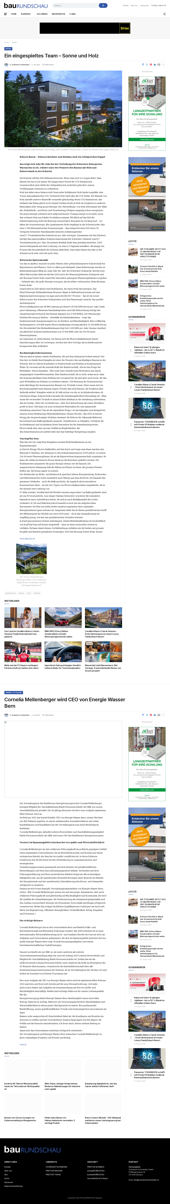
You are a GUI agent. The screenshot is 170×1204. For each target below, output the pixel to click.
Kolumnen (42, 14)
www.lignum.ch (27, 538)
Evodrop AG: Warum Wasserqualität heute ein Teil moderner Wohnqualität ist (22, 1086)
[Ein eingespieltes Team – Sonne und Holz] (63, 109)
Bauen (8, 49)
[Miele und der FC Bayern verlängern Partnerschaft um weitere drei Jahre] (22, 651)
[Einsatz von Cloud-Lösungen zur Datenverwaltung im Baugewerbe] (22, 1104)
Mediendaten (58, 14)
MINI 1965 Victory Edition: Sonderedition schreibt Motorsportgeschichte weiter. (59, 634)
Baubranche (11, 593)
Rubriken (25, 14)
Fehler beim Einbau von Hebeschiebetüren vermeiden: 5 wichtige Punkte (60, 1120)
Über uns (134, 5)
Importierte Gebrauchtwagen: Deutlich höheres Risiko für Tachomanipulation (63, 666)
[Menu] (5, 14)
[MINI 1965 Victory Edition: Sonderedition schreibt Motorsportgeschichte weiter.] (63, 617)
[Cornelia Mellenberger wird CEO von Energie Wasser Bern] (63, 759)
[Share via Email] (159, 65)
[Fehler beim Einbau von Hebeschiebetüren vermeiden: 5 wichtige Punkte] (63, 1104)
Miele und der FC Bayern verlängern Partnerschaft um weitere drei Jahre (21, 666)
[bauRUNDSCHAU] (26, 5)
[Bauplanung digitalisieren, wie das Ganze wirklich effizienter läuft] (103, 1070)
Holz (29, 593)
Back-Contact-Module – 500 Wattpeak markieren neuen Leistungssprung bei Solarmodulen (103, 1120)
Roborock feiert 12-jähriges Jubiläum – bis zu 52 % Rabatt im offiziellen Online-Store (149, 350)
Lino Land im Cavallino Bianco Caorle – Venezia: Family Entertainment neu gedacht (22, 634)
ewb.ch (23, 1044)
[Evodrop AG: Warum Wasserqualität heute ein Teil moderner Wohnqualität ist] (22, 1070)
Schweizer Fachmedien (20, 65)
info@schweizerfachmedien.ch (146, 1180)
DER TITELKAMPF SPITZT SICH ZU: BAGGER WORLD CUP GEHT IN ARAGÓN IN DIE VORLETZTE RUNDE (153, 253)
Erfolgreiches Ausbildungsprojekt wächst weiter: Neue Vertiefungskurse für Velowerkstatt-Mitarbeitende (152, 301)
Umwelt (37, 593)
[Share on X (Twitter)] (147, 65)
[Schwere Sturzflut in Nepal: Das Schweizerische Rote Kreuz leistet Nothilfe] (133, 269)
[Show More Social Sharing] (164, 65)
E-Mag (73, 14)
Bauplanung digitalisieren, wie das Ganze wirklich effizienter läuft (101, 1085)
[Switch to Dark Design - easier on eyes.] (164, 14)
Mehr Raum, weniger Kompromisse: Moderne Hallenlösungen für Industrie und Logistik (62, 1086)
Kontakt (125, 5)
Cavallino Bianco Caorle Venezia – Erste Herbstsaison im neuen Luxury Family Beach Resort (102, 634)
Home (14, 14)
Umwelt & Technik (14, 692)
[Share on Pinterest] (151, 65)
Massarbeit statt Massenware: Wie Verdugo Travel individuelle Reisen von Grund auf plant (103, 668)
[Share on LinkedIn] (155, 65)
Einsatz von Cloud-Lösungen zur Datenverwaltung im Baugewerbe (20, 1119)
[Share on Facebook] (143, 65)
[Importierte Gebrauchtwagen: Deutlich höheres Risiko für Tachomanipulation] (63, 651)
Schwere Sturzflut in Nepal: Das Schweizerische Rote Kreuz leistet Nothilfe (151, 268)
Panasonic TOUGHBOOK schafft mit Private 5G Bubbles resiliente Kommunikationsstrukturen (149, 424)
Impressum (144, 5)
